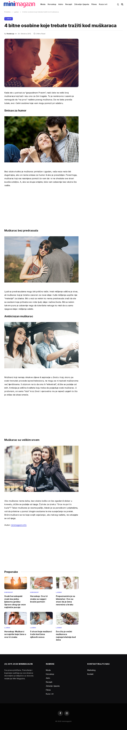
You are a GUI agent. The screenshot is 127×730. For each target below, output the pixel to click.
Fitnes (94, 4)
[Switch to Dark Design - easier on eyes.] (118, 4)
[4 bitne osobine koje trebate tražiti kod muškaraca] (41, 63)
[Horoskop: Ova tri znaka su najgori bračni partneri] (41, 583)
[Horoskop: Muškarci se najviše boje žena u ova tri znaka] (15, 618)
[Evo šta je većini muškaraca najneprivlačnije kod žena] (67, 618)
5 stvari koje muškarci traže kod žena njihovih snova (41, 634)
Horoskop (52, 4)
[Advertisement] (41, 207)
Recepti (68, 4)
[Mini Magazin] (19, 4)
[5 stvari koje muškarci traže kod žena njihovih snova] (41, 618)
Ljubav (9, 19)
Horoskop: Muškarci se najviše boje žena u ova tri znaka (15, 634)
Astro (60, 4)
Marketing (91, 670)
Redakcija (10, 34)
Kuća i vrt (103, 4)
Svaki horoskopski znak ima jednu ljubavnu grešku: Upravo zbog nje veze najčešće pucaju (15, 602)
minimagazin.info (19, 525)
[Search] (122, 4)
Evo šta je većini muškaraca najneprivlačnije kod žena (66, 635)
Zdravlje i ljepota (81, 4)
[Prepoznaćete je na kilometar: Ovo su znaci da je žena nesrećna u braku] (67, 583)
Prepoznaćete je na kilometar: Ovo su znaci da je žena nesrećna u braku (65, 600)
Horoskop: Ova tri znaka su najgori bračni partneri (39, 599)
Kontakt (90, 674)
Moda (43, 4)
